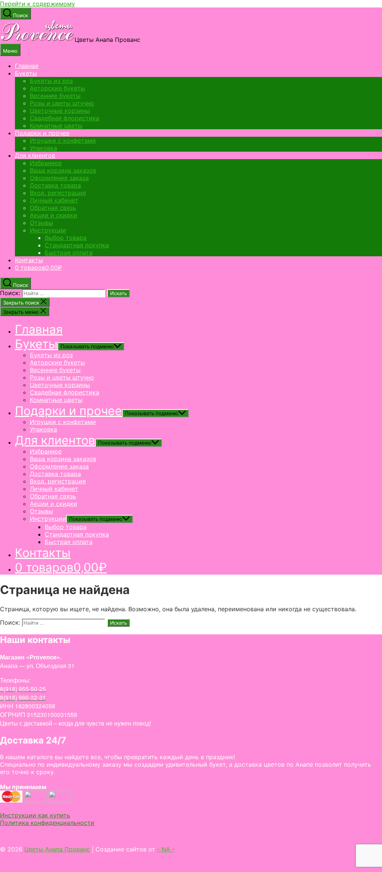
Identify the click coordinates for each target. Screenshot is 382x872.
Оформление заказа (59, 178)
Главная (26, 65)
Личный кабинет (54, 200)
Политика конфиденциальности (47, 822)
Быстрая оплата (69, 252)
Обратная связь (53, 207)
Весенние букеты (55, 95)
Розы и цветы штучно (62, 103)
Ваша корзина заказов (63, 170)
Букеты (26, 73)
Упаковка (43, 148)
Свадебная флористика (64, 118)
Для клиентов (35, 155)
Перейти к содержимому (37, 3)
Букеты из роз (51, 80)
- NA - (166, 849)
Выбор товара (66, 237)
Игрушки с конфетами (63, 140)
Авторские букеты (57, 88)
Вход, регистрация (58, 193)
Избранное (46, 163)
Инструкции (48, 230)
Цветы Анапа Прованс (57, 849)
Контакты (29, 260)
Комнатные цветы (56, 125)
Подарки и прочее (42, 133)
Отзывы (41, 222)
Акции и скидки (53, 215)
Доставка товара (55, 185)
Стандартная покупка (77, 245)
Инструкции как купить (35, 815)
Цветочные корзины (60, 110)
